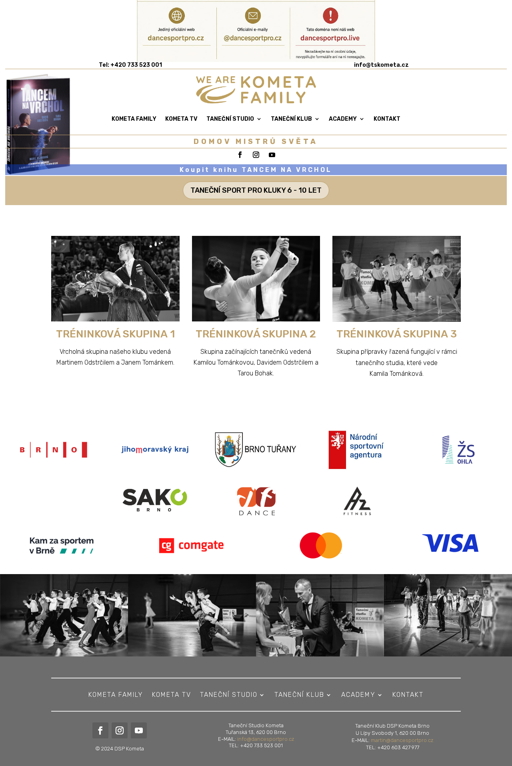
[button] (504, 708)
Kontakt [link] (387, 119)
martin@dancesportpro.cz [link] (402, 740)
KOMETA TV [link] (181, 119)
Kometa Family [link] (134, 119)
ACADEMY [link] (343, 119)
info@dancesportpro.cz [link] (265, 739)
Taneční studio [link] (230, 119)
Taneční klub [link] (291, 119)
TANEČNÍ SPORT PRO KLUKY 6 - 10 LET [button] (256, 190)
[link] (381, 65)
